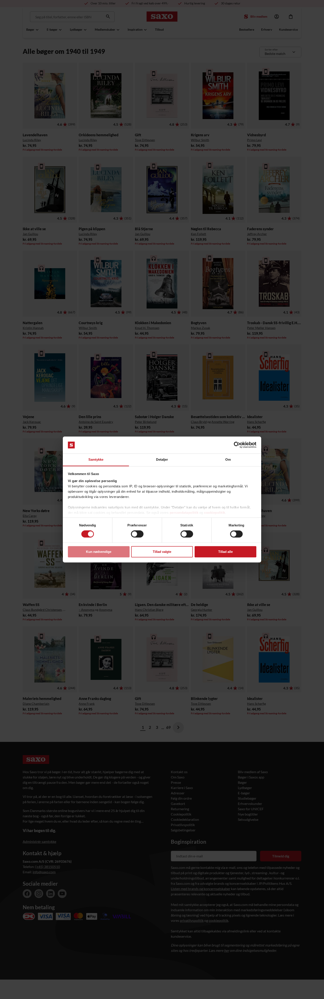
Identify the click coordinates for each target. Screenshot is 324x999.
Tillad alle (225, 552)
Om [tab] (228, 459)
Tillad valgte (162, 552)
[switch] (137, 534)
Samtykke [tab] (96, 459)
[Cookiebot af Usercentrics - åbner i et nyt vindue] (237, 445)
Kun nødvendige (98, 552)
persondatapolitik (184, 512)
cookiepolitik (214, 512)
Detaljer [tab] (162, 459)
